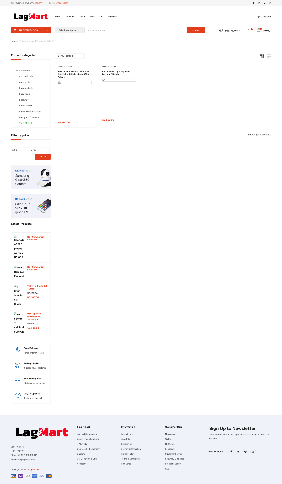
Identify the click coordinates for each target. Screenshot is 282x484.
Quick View (74, 110)
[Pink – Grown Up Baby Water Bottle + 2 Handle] (119, 80)
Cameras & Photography (88, 449)
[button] (258, 30)
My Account (171, 434)
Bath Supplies (25, 106)
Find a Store (127, 434)
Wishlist (168, 439)
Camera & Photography (30, 111)
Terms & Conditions (130, 459)
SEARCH (196, 30)
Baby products (26, 88)
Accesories (82, 464)
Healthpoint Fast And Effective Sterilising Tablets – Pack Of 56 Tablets (73, 74)
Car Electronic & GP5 (87, 459)
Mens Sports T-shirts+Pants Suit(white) (34, 317)
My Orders (169, 444)
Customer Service (173, 454)
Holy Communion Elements (35, 238)
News (92, 17)
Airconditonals (26, 76)
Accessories (25, 70)
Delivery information (131, 449)
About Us (70, 17)
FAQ (101, 17)
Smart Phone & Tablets (88, 439)
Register (267, 16)
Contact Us (126, 444)
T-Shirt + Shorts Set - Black (37, 287)
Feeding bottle (65, 67)
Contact (112, 17)
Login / (259, 16)
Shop (82, 17)
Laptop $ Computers (87, 434)
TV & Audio (82, 444)
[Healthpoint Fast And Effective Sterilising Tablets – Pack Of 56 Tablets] (75, 83)
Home (58, 17)
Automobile (24, 82)
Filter (43, 157)
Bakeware (24, 100)
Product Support (173, 464)
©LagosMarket (34, 469)
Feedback (169, 449)
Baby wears (24, 94)
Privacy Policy (128, 454)
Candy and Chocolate (29, 117)
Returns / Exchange (174, 459)
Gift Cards (126, 464)
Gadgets (81, 454)
